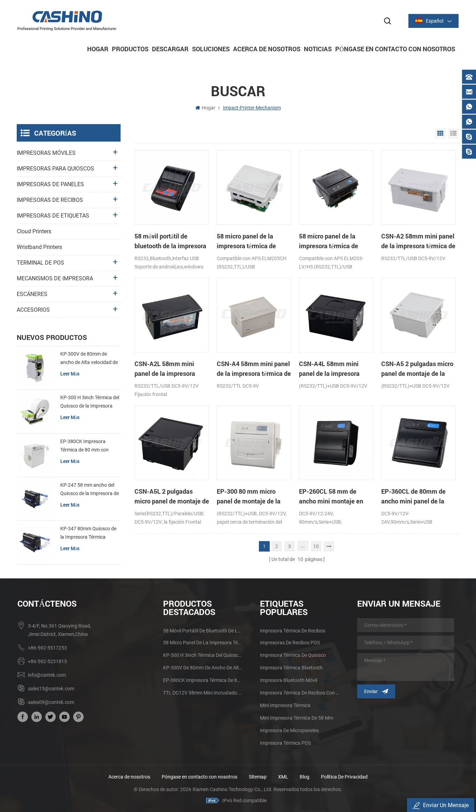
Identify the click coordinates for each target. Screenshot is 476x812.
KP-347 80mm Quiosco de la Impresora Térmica (88, 533)
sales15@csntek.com (51, 688)
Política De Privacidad (344, 777)
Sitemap (258, 777)
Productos (130, 49)
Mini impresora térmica (285, 705)
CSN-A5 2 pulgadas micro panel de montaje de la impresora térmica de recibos (417, 368)
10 (316, 546)
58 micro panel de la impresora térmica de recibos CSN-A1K (328, 241)
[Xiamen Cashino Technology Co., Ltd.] (67, 20)
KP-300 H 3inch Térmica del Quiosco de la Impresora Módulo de (89, 402)
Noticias (318, 49)
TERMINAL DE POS (40, 262)
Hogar (97, 49)
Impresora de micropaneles (289, 730)
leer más (69, 373)
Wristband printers (39, 247)
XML (283, 777)
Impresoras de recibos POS (290, 642)
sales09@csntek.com (51, 702)
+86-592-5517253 (47, 648)
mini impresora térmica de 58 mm (296, 718)
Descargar (170, 49)
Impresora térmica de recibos (292, 630)
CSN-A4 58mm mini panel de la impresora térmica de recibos (254, 368)
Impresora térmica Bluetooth (291, 667)
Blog (304, 777)
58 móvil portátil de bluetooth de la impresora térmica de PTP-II (170, 241)
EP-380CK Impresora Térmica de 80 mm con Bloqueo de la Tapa (84, 446)
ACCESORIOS (33, 309)
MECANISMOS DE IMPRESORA (55, 278)
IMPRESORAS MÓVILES (46, 153)
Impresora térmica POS (285, 743)
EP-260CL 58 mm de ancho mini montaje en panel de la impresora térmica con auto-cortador (335, 496)
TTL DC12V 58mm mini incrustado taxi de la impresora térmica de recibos (203, 693)
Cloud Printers (34, 231)
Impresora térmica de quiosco (293, 655)
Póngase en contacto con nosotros (199, 777)
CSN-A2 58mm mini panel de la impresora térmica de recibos (418, 241)
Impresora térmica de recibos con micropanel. (299, 693)
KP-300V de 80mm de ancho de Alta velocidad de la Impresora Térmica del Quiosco (89, 358)
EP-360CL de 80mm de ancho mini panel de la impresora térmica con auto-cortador (413, 496)
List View (453, 133)
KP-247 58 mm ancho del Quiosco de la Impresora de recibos (89, 490)
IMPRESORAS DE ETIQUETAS (53, 215)
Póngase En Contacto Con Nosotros (395, 49)
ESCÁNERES (32, 294)
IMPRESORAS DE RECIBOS (50, 200)
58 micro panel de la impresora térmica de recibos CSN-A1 (246, 241)
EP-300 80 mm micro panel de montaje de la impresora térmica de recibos (249, 496)
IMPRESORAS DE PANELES (50, 184)
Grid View (440, 133)
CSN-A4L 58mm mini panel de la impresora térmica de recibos (329, 368)
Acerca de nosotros (129, 777)
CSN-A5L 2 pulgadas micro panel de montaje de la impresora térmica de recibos (172, 496)
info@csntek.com (47, 675)
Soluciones (211, 49)
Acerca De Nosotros (266, 49)
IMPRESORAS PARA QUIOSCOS (55, 168)
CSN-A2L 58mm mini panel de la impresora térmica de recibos (165, 368)
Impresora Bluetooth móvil (288, 680)
